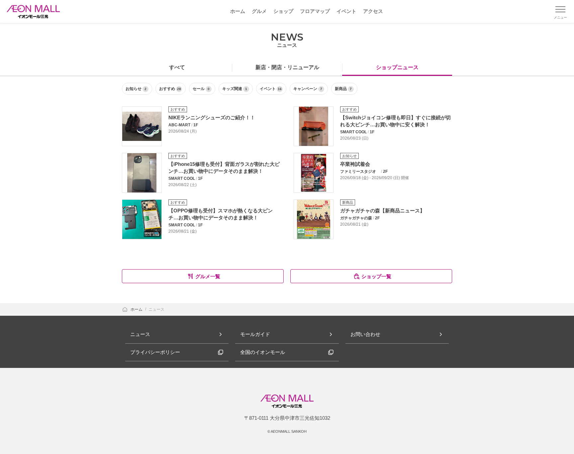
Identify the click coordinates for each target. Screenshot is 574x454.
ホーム (137, 309)
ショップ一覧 (376, 276)
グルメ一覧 (207, 276)
